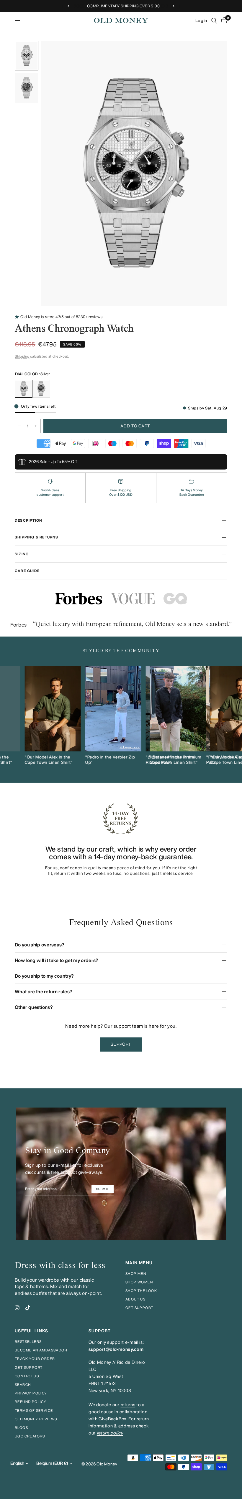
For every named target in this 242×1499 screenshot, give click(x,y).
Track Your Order (35, 1359)
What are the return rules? (43, 991)
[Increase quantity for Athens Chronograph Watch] (35, 426)
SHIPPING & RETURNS (36, 537)
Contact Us (27, 1376)
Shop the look (141, 1291)
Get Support (28, 1367)
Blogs (21, 1427)
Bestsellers (28, 1341)
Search (23, 1384)
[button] (121, 1044)
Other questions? (34, 1007)
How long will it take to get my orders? (56, 960)
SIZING (22, 554)
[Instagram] (17, 1307)
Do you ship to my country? (44, 976)
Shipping (22, 356)
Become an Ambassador (41, 1350)
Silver (23, 389)
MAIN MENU (139, 1263)
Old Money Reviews (36, 1419)
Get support (139, 1308)
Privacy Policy (31, 1393)
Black (41, 389)
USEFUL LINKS (31, 1331)
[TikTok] (27, 1307)
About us (135, 1299)
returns (128, 1404)
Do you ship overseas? (40, 944)
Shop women (139, 1282)
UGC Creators (30, 1436)
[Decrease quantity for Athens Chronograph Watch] (19, 426)
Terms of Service (34, 1410)
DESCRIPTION (28, 520)
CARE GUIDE (27, 571)
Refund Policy (30, 1402)
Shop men (135, 1273)
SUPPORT (100, 1331)
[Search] (214, 20)
